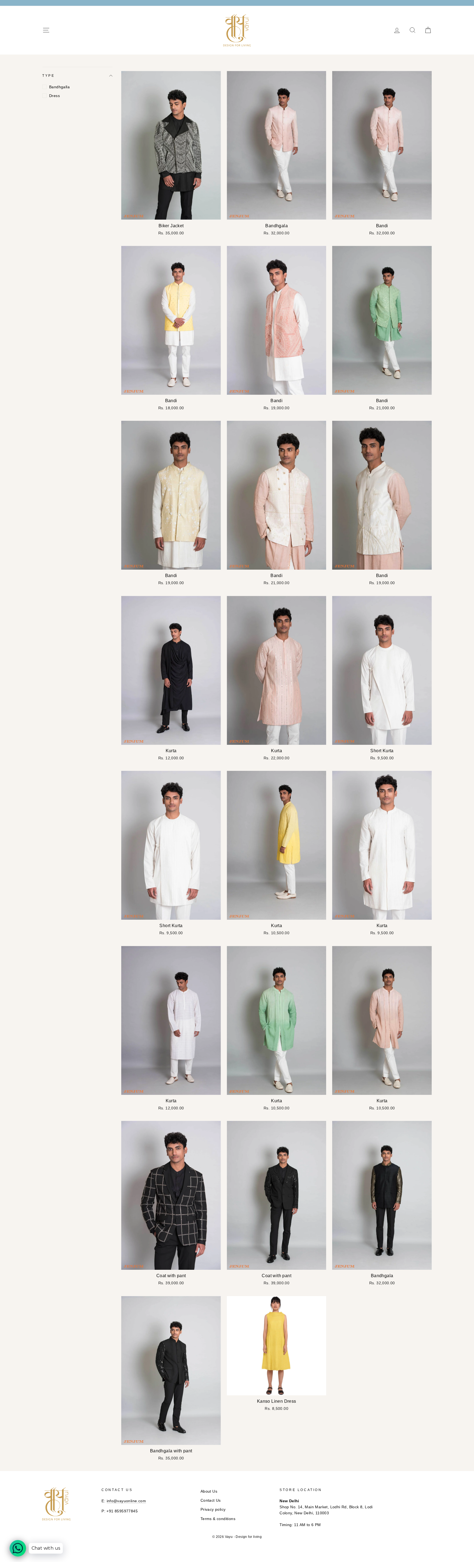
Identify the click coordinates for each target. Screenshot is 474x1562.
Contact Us (211, 1500)
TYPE (48, 76)
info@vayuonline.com (126, 1501)
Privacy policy (213, 1509)
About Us (209, 1491)
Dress (54, 95)
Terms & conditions (218, 1519)
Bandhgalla (59, 87)
